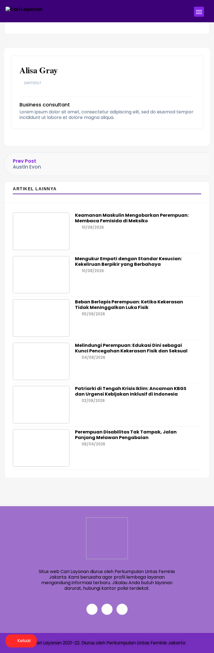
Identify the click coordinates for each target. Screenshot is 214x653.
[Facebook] (92, 609)
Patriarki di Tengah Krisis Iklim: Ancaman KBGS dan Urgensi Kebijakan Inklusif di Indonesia (130, 391)
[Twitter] (107, 609)
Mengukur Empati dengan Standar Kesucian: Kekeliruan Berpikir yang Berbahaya (128, 261)
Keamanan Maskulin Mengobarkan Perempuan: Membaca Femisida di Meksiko (132, 218)
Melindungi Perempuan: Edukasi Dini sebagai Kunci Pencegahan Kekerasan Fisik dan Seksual (131, 348)
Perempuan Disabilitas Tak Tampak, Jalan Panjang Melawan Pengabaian (126, 435)
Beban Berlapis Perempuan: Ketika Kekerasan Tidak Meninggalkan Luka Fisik (129, 305)
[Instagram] (122, 609)
